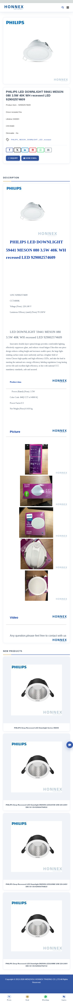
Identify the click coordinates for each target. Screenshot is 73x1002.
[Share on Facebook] (9, 150)
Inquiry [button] (14, 158)
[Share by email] (48, 150)
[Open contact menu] (69, 745)
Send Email (31, 158)
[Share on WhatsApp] (40, 150)
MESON (22, 140)
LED (40, 140)
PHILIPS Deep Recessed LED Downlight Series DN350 (36, 728)
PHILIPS (14, 140)
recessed (47, 140)
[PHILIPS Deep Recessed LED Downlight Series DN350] (36, 690)
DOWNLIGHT (32, 140)
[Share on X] (17, 150)
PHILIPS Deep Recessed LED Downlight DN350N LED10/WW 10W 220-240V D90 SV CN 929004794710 (37, 965)
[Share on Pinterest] (32, 150)
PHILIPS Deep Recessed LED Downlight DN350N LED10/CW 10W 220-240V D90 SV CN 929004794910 (36, 806)
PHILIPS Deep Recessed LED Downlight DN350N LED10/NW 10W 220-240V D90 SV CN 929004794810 (36, 885)
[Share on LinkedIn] (25, 150)
